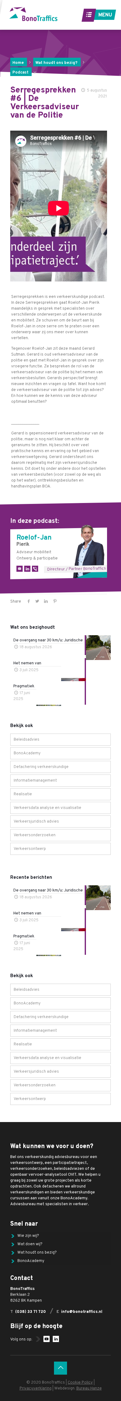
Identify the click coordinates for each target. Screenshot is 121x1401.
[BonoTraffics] (33, 14)
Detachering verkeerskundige (41, 767)
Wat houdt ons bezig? (56, 63)
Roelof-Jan (34, 538)
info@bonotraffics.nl (81, 1311)
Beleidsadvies (26, 739)
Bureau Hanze (89, 1388)
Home (18, 63)
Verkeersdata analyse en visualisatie (47, 808)
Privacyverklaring (36, 1388)
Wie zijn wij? (28, 1235)
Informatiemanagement (35, 780)
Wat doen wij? (30, 1244)
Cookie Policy (80, 1382)
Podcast (20, 72)
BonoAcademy (27, 753)
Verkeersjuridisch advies (36, 821)
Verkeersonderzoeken (35, 835)
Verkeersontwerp (30, 848)
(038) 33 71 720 (30, 1311)
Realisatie (23, 794)
